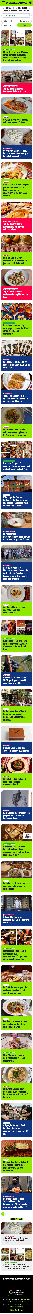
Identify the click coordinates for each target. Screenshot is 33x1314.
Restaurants (7, 495)
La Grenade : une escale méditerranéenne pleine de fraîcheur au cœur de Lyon (15, 432)
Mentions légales (25, 1299)
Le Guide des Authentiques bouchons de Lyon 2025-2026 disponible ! (16, 364)
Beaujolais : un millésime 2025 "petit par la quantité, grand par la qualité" (15, 680)
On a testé (6, 117)
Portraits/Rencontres (9, 914)
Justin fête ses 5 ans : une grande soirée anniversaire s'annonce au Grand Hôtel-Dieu (15, 645)
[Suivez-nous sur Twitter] (11, 1286)
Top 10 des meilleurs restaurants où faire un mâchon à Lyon (13, 226)
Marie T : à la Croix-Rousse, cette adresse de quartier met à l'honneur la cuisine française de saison (15, 56)
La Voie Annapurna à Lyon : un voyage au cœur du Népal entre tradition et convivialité (16, 329)
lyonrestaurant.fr (16, 1305)
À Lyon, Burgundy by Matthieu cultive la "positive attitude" (16, 919)
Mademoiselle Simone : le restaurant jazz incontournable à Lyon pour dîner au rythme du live (15, 955)
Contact (23, 1301)
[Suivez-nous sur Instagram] (16, 1286)
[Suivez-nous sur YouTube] (22, 1286)
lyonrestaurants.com (25, 1305)
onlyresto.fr (12, 1306)
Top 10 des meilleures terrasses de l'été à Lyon (14, 90)
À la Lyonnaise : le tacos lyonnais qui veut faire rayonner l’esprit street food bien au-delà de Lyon (16, 850)
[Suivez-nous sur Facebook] (5, 1286)
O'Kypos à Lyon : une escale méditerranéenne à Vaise (15, 121)
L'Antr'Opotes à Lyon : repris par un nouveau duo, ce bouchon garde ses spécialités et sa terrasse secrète (16, 190)
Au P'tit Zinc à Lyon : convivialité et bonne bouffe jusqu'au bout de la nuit (15, 260)
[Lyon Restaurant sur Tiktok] (27, 1286)
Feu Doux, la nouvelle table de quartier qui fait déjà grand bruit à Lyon (15, 1023)
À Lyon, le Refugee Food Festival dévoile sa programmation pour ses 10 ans (15, 1129)
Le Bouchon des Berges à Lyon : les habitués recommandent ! (14, 781)
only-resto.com (19, 1306)
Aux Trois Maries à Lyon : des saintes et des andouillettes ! (14, 609)
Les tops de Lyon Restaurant (11, 86)
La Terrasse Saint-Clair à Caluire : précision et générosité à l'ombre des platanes (14, 715)
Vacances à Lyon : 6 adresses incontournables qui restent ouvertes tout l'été (16, 466)
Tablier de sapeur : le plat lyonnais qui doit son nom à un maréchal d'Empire (15, 398)
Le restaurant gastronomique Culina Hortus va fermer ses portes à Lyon (16, 536)
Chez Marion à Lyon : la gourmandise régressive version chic (14, 1057)
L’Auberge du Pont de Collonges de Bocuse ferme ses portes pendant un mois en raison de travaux (15, 501)
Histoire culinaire (8, 148)
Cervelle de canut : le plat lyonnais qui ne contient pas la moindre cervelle (15, 153)
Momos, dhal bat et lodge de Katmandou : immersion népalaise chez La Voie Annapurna (16, 1166)
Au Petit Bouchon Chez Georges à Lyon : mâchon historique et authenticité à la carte (15, 1093)
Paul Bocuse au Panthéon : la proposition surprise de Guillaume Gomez (16, 815)
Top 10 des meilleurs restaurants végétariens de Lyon (15, 294)
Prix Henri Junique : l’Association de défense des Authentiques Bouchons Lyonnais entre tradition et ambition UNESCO (16, 573)
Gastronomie (7, 359)
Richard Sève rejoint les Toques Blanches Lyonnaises (16, 749)
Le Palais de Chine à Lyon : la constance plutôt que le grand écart (16, 885)
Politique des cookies (14, 1301)
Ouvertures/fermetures (9, 531)
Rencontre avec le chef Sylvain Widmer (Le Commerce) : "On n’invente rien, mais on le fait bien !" (15, 1203)
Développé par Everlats (16, 1310)
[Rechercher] (30, 2)
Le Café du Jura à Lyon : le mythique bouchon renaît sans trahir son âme (15, 989)
